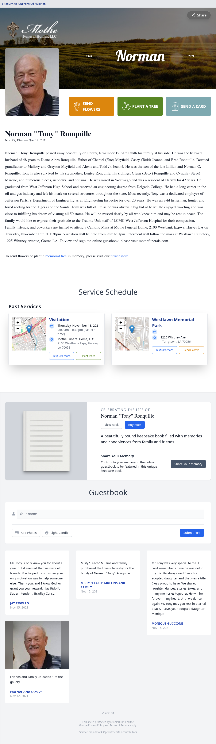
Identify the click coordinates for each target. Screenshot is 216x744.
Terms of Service (119, 725)
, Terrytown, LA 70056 (176, 342)
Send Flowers (191, 350)
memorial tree (56, 255)
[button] (29, 329)
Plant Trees (88, 356)
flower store (119, 255)
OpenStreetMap (112, 732)
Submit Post (192, 533)
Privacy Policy (96, 725)
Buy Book (134, 425)
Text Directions (61, 356)
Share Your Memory (188, 464)
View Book (111, 425)
